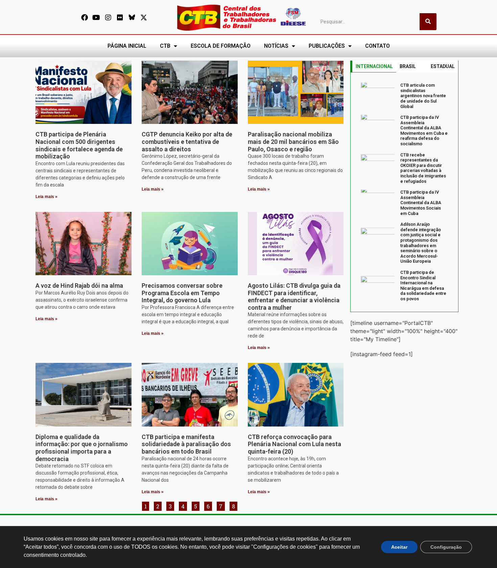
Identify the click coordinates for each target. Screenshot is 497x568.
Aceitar (399, 547)
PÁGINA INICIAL (127, 46)
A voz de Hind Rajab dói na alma (79, 285)
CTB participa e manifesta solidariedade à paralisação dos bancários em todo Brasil (186, 444)
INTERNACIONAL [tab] (374, 66)
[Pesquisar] (428, 21)
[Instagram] (108, 17)
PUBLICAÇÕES (327, 46)
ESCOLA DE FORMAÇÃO (221, 46)
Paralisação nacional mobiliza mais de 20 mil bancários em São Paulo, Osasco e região (293, 141)
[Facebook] (84, 17)
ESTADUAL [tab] (443, 66)
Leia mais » (46, 196)
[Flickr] (120, 17)
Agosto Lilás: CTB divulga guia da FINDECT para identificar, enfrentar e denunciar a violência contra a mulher (294, 296)
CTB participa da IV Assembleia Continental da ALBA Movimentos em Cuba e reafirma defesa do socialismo (424, 130)
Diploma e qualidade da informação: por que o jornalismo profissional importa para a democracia (82, 447)
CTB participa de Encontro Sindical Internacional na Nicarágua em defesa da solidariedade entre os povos (423, 285)
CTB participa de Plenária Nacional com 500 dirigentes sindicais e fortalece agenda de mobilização (79, 145)
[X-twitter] (143, 17)
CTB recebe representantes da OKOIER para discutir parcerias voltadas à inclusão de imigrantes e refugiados (423, 168)
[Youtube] (96, 17)
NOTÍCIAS (276, 46)
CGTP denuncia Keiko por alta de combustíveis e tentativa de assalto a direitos (187, 141)
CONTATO (377, 46)
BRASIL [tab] (408, 66)
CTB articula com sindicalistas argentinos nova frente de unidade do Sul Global (423, 96)
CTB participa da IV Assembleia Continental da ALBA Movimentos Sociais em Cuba (420, 203)
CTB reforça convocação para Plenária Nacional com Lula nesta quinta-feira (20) (294, 444)
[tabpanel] (404, 191)
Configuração (446, 547)
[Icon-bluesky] (131, 17)
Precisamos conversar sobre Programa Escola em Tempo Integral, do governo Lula (182, 293)
